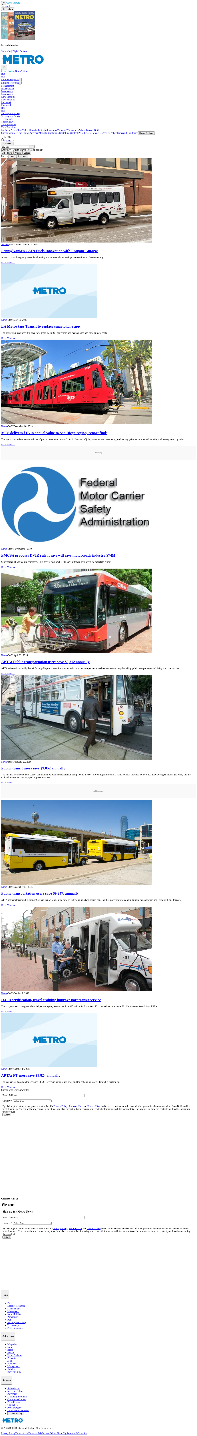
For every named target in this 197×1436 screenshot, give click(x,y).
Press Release (85, 133)
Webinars (61, 130)
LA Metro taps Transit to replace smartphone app (40, 326)
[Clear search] (33, 147)
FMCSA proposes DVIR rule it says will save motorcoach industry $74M (58, 555)
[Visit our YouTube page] (12, 1205)
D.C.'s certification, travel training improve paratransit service (51, 1000)
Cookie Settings (146, 133)
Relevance (22, 156)
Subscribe (6, 51)
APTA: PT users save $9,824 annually (30, 1075)
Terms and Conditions (127, 133)
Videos (25, 130)
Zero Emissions (8, 124)
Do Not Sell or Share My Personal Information (64, 1433)
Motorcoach (7, 91)
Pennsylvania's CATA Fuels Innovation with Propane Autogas (49, 251)
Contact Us (97, 133)
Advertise (34, 133)
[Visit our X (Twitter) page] (8, 1205)
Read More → (8, 262)
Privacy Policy (110, 133)
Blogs (19, 130)
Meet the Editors (21, 133)
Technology (7, 119)
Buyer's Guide (93, 130)
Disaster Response (10, 79)
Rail (3, 108)
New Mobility (8, 97)
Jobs (54, 130)
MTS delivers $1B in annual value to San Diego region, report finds (54, 433)
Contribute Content (68, 133)
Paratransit (6, 102)
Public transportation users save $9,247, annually (40, 893)
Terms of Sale (35, 1433)
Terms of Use (21, 1433)
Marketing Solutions (48, 133)
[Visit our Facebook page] (2, 1205)
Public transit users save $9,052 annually (33, 768)
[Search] (31, 147)
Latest (12, 156)
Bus (3, 73)
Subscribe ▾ (7, 9)
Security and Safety (10, 113)
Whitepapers (72, 130)
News (23, 2)
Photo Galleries (36, 130)
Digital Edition (19, 51)
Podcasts (48, 130)
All (3, 153)
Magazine (6, 130)
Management (7, 85)
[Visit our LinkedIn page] (5, 1205)
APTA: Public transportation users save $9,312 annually (45, 662)
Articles (29, 2)
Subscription (7, 133)
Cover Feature (13, 2)
